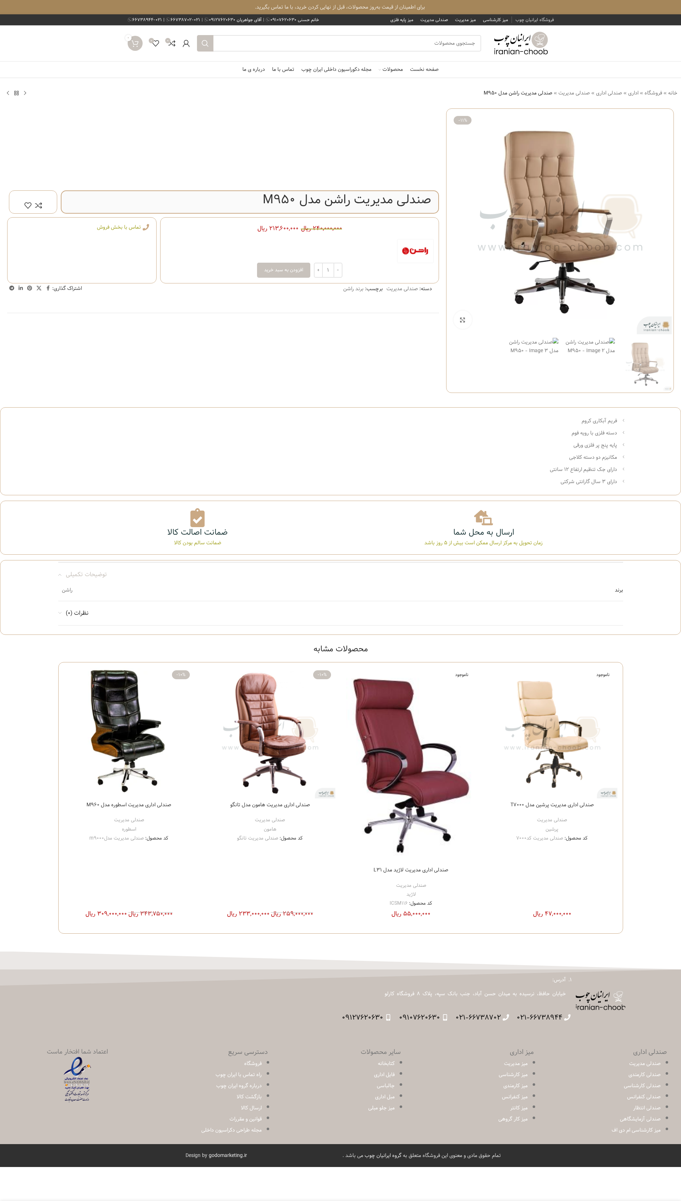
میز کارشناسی (513, 1074)
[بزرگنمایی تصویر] (463, 320)
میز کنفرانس (515, 1097)
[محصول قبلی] (25, 93)
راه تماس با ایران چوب (239, 1074)
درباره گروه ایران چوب (239, 1085)
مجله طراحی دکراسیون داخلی (231, 1130)
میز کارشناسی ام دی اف (636, 1130)
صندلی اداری (609, 93)
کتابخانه (386, 1063)
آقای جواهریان (236, 19)
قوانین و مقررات (246, 1119)
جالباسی (386, 1085)
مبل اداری (385, 1097)
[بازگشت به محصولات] (16, 93)
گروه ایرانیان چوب (383, 1155)
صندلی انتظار (647, 1108)
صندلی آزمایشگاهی (640, 1119)
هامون (270, 829)
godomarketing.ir (228, 1155)
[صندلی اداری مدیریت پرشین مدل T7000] (552, 733)
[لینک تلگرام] (11, 288)
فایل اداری (384, 1074)
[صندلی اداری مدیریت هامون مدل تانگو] (270, 733)
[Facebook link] (48, 288)
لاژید (411, 894)
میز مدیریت (516, 1063)
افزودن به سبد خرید (283, 270)
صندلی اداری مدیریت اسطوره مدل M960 (129, 805)
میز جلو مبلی (381, 1108)
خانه (672, 93)
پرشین (552, 829)
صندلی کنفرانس (644, 1097)
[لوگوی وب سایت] (521, 43)
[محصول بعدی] (8, 93)
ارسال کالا (251, 1108)
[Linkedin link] (20, 288)
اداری (633, 93)
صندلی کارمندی (644, 1074)
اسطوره (129, 829)
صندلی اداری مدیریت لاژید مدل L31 (411, 870)
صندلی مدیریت (574, 93)
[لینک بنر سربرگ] (340, 7)
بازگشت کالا (249, 1097)
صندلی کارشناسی (642, 1085)
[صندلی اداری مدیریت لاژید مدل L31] (411, 766)
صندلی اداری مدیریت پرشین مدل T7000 (552, 805)
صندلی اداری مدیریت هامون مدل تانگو (270, 805)
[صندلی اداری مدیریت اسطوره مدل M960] (129, 733)
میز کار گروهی (513, 1119)
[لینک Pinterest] (29, 288)
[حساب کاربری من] (186, 43)
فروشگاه (653, 93)
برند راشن (353, 289)
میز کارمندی (515, 1085)
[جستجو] (205, 43)
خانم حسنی (294, 19)
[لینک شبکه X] (39, 288)
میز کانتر (519, 1108)
